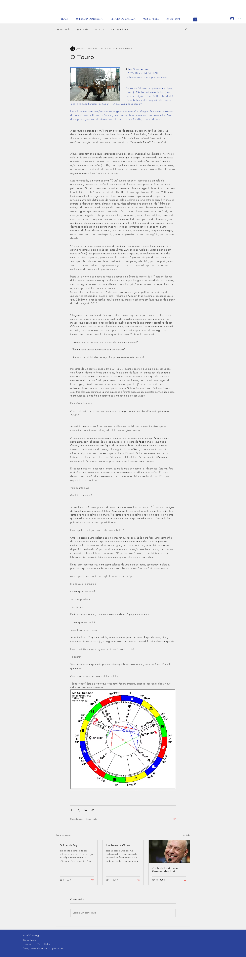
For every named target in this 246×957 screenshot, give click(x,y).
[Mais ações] (174, 48)
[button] (195, 18)
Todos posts (63, 29)
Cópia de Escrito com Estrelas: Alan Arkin (165, 870)
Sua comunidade (119, 29)
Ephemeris (82, 29)
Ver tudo (186, 835)
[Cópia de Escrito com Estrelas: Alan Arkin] (169, 851)
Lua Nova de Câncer (118, 845)
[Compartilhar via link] (92, 810)
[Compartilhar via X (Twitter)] (78, 810)
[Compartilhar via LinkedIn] (85, 810)
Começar (99, 29)
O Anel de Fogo (69, 845)
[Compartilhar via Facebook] (71, 810)
